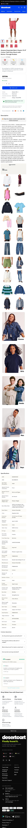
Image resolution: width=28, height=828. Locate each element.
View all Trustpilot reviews (13, 688)
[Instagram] (3, 760)
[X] (6, 760)
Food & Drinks (17, 11)
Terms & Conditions (8, 820)
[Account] (21, 7)
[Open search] (19, 7)
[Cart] (24, 7)
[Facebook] (9, 760)
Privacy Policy (6, 822)
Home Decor (9, 11)
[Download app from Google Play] (6, 816)
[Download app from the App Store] (16, 816)
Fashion (24, 11)
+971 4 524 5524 (9, 802)
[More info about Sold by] (18, 92)
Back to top (13, 730)
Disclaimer (5, 825)
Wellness (3, 11)
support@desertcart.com (11, 796)
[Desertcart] (5, 7)
